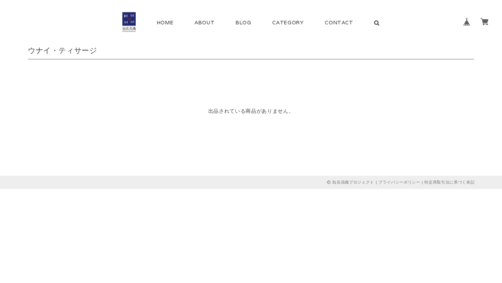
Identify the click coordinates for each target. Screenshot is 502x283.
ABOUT (205, 22)
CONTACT (339, 22)
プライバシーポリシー (399, 182)
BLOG (243, 22)
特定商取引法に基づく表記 (449, 182)
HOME (165, 22)
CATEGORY (288, 22)
